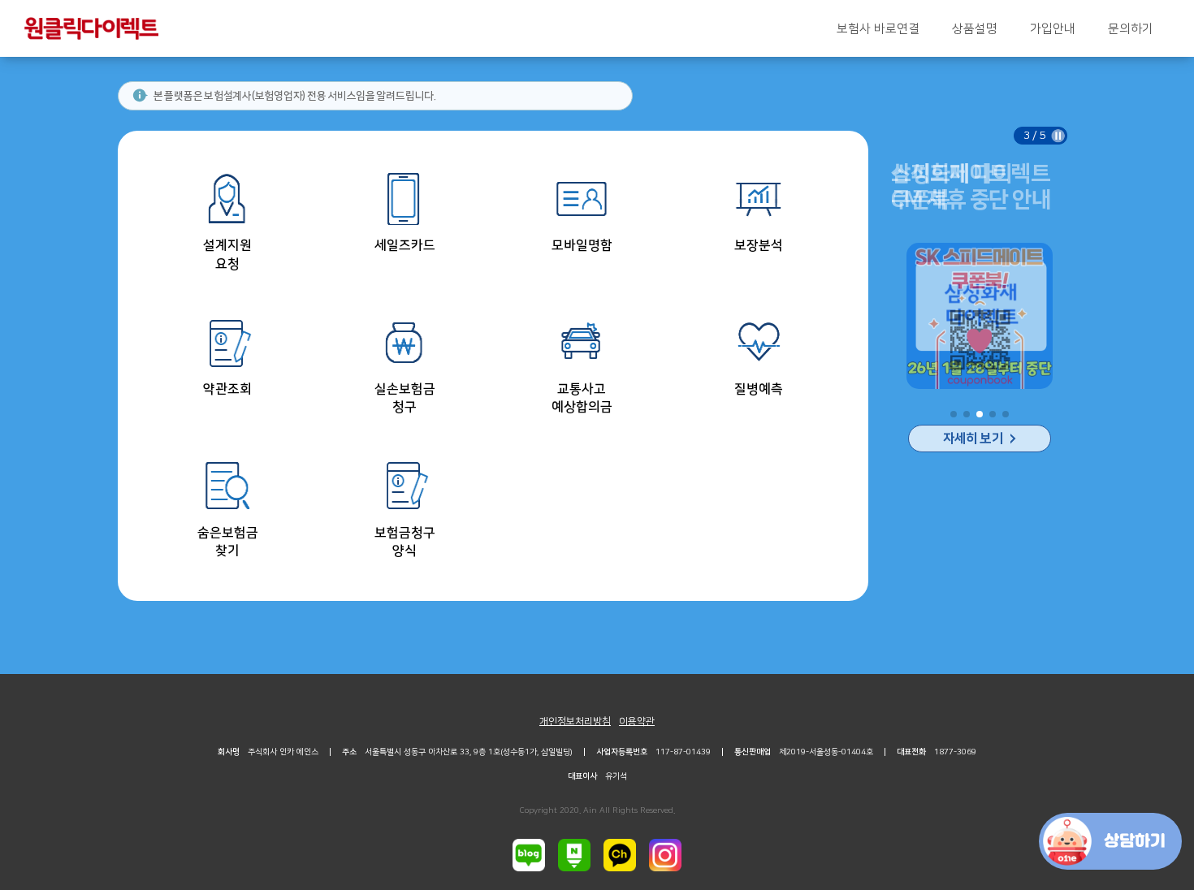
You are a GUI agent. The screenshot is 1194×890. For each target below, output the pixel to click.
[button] (953, 414)
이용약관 (637, 721)
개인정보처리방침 (575, 721)
